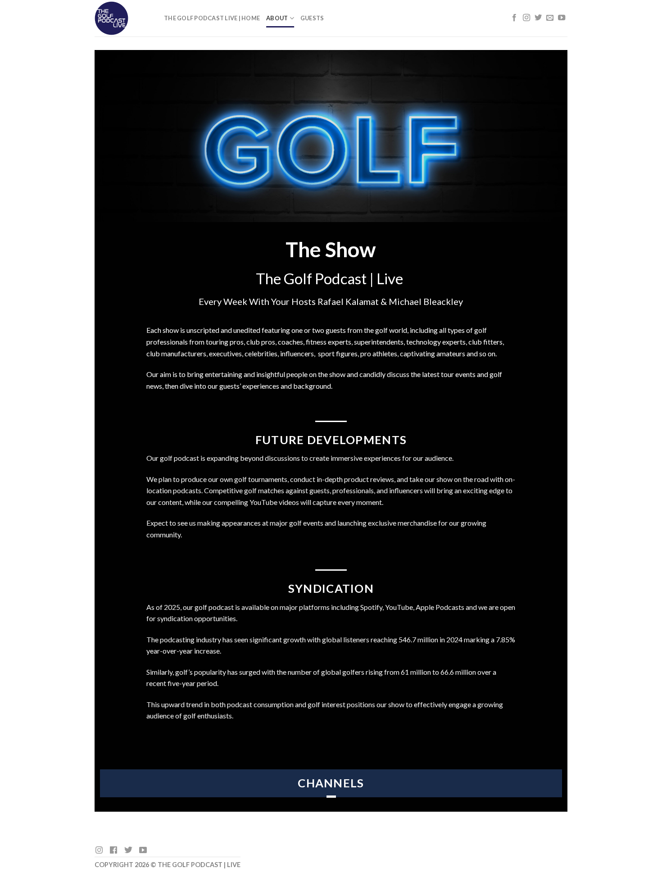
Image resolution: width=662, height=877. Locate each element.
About (277, 18)
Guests (312, 18)
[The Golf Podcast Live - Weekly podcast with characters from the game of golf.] (122, 18)
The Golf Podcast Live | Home (212, 18)
